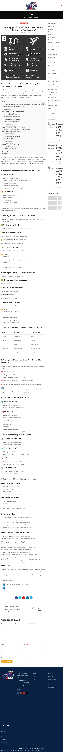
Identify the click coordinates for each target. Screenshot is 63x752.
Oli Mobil (30, 17)
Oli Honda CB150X (52, 54)
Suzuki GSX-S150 (52, 111)
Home (25, 17)
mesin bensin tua (28, 163)
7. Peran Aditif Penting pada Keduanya (11, 136)
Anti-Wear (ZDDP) (9, 139)
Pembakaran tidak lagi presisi (11, 122)
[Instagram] (21, 693)
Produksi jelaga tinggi (10, 113)
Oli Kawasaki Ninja (52, 62)
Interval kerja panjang (10, 117)
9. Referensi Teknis (7, 150)
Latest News (4, 739)
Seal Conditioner (9, 143)
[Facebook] (16, 597)
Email (26, 644)
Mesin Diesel (8, 107)
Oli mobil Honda (52, 70)
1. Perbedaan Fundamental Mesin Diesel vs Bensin (14, 106)
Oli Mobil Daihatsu (52, 68)
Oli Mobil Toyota (52, 73)
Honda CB (50, 34)
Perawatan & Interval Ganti (54, 100)
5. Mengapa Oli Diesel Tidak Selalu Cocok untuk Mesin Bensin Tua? (18, 129)
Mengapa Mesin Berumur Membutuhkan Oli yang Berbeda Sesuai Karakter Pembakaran (24, 104)
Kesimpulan (6, 153)
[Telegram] (31, 597)
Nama (3, 644)
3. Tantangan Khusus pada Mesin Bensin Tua (13, 119)
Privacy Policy (4, 728)
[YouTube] (24, 693)
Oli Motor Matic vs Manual (54, 81)
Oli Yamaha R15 (51, 95)
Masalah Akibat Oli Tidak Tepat (54, 43)
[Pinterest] (23, 597)
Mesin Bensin (8, 109)
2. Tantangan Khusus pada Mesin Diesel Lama (13, 111)
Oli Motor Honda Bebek (53, 79)
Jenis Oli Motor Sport (53, 40)
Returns (3, 731)
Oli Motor (50, 76)
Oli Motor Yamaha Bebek (54, 87)
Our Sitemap (4, 742)
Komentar (4, 627)
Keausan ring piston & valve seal (12, 121)
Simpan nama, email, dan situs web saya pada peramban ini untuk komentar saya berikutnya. (24, 657)
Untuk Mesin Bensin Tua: (10, 148)
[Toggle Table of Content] (42, 102)
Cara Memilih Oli (52, 26)
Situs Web (3, 650)
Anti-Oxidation (8, 141)
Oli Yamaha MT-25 (52, 92)
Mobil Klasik (36, 17)
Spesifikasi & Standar (53, 105)
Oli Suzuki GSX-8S (52, 89)
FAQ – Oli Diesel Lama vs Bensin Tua (12, 151)
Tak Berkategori (52, 113)
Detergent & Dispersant (10, 138)
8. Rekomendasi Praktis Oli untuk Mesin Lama (13, 144)
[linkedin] (27, 597)
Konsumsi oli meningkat (10, 126)
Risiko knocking (8, 124)
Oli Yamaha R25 (52, 97)
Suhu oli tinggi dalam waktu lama (12, 116)
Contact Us (4, 736)
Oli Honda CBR (51, 57)
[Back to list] (24, 608)
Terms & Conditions (6, 734)
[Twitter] (20, 597)
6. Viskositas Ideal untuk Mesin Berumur (12, 131)
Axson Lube (9, 584)
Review (50, 103)
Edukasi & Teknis (52, 29)
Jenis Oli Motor (51, 37)
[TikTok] (27, 693)
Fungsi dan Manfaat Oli (53, 31)
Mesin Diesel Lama (9, 133)
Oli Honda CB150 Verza (53, 52)
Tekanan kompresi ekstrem (11, 114)
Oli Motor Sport (52, 84)
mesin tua (13, 569)
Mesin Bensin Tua (9, 134)
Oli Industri (50, 60)
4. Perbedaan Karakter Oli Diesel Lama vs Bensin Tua (15, 127)
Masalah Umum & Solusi (54, 46)
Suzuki (49, 108)
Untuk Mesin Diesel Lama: (10, 146)
